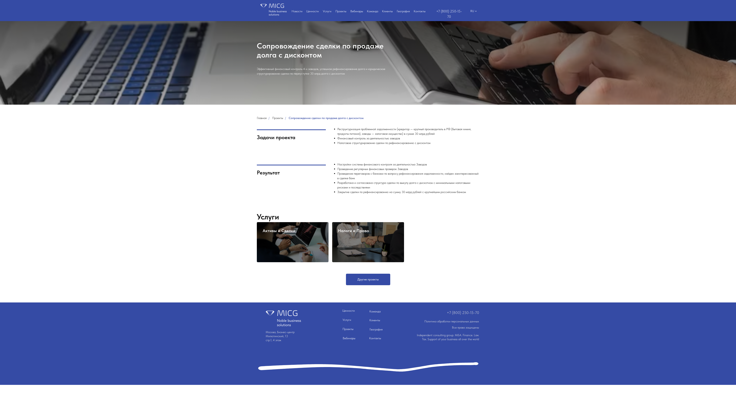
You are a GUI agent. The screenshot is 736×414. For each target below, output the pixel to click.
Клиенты (387, 11)
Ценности (312, 11)
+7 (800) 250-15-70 (463, 312)
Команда (372, 11)
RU (472, 11)
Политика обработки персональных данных (451, 321)
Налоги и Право (353, 230)
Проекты (340, 11)
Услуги (327, 11)
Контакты (420, 11)
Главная (262, 118)
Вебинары (356, 11)
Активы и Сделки (279, 230)
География (403, 11)
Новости (297, 11)
